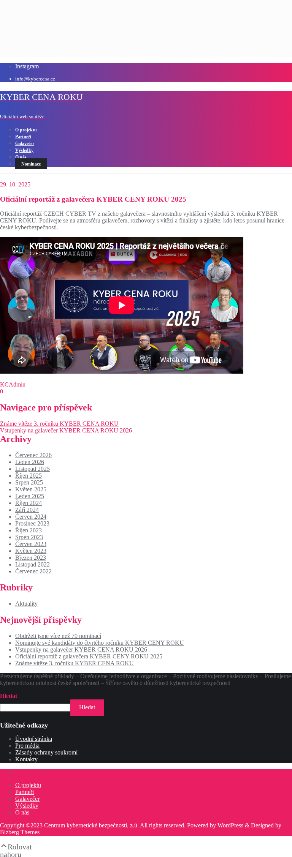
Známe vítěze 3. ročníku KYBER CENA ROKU (59, 423)
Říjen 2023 (28, 530)
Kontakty (26, 759)
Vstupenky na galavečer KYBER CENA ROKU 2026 (66, 430)
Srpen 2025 (29, 482)
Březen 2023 (30, 557)
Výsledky (26, 805)
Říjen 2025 (28, 475)
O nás (22, 812)
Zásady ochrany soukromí (46, 752)
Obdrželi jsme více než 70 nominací (58, 636)
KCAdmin (12, 384)
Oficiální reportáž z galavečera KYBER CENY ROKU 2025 (88, 656)
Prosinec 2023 (32, 523)
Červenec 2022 (33, 571)
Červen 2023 (30, 544)
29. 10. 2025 (15, 184)
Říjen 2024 (28, 503)
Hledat (8, 696)
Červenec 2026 (33, 455)
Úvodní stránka (33, 738)
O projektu (28, 785)
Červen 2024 (30, 516)
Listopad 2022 (32, 564)
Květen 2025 (30, 489)
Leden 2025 (29, 496)
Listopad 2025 (32, 469)
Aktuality (26, 603)
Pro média (27, 745)
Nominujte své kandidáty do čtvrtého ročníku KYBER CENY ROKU (99, 642)
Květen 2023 (30, 551)
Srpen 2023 (29, 537)
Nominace (31, 164)
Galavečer (27, 798)
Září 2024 (27, 510)
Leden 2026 (29, 462)
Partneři (24, 792)
